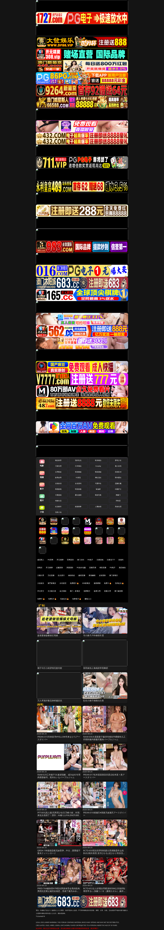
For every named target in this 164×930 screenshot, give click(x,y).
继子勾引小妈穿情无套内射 (49, 668)
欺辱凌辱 (58, 477)
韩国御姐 (78, 472)
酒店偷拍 (122, 567)
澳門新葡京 (52, 583)
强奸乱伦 (78, 460)
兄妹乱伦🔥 (64, 599)
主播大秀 (40, 575)
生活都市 (58, 506)
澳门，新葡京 (75, 591)
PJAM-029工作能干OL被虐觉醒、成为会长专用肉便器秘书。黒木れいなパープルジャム (58, 776)
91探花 (78, 477)
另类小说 (58, 512)
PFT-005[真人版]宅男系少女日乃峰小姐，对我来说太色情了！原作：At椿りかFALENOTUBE (58, 814)
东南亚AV (118, 472)
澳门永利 (80, 560)
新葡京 (39, 567)
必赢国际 (59, 567)
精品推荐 (58, 460)
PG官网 (50, 560)
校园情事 (78, 506)
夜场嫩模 (92, 575)
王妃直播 (51, 575)
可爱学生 (98, 483)
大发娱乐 (40, 583)
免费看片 (87, 591)
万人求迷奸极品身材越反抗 (49, 700)
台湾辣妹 (58, 472)
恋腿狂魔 (118, 483)
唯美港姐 (98, 472)
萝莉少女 (118, 460)
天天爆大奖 (52, 591)
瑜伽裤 (98, 489)
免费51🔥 (107, 583)
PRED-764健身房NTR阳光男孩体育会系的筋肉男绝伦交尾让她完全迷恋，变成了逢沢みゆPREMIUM (58, 891)
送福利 (120, 560)
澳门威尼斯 (118, 591)
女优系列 (78, 483)
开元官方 (40, 591)
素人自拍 (118, 466)
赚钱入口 (88, 599)
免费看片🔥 (74, 583)
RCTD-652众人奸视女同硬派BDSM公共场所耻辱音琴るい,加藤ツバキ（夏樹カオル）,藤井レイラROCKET (104, 891)
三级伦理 (58, 466)
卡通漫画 (58, 495)
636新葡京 (86, 583)
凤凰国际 (70, 567)
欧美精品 (98, 460)
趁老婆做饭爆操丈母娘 (47, 635)
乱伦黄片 (61, 575)
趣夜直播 (81, 575)
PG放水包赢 (81, 567)
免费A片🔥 (52, 599)
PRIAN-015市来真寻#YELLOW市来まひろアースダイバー (58, 738)
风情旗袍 (58, 489)
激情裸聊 (97, 583)
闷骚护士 (118, 489)
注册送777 (111, 560)
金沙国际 (63, 591)
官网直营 (70, 560)
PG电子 (90, 560)
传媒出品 (58, 501)
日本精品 (78, 466)
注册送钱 (100, 560)
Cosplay (98, 466)
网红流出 (98, 477)
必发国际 (102, 575)
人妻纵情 (98, 506)
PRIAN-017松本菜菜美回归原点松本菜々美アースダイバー (104, 776)
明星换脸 (78, 489)
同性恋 (118, 501)
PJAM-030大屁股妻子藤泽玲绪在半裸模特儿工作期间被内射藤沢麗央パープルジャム (104, 738)
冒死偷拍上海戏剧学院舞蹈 (95, 668)
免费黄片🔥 (76, 599)
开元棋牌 (60, 560)
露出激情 (78, 495)
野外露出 (118, 477)
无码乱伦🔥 (119, 583)
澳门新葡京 (113, 575)
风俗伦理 (118, 506)
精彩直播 (103, 567)
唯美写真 (98, 495)
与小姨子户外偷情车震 (93, 635)
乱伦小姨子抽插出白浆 (93, 700)
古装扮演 (58, 483)
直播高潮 (92, 567)
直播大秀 (107, 591)
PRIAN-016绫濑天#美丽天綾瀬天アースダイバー (104, 814)
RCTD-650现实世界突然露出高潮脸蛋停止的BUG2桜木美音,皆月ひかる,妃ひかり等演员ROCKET (103, 853)
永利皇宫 (63, 583)
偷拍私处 (71, 575)
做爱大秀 (97, 591)
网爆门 (118, 495)
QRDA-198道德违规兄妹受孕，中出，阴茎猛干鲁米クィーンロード (58, 852)
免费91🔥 (41, 599)
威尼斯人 (40, 560)
